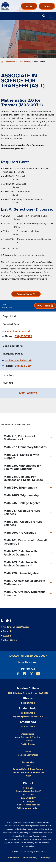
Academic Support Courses (16, 626)
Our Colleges (28, 801)
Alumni (28, 751)
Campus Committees (28, 754)
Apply (29, 6)
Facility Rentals (28, 744)
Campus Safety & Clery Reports (28, 769)
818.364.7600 (28, 703)
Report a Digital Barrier (26, 791)
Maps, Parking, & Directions (28, 737)
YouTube (38, 674)
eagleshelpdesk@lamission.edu (28, 716)
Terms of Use (13, 857)
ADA (28, 765)
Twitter (31, 674)
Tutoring (7, 635)
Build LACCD (27, 798)
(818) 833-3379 (23, 336)
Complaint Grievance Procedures (28, 772)
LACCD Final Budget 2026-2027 (28, 656)
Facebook (18, 674)
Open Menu (50, 16)
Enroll (47, 6)
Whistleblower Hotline (28, 808)
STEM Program (10, 639)
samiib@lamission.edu (17, 331)
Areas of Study (24, 61)
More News (25, 662)
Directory (28, 740)
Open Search (43, 16)
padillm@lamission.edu (18, 360)
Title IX (28, 775)
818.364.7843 (28, 726)
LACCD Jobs (28, 794)
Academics (10, 61)
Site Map (45, 857)
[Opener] (53, 676)
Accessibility (28, 762)
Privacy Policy (30, 857)
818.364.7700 (28, 713)
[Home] (5, 6)
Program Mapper (24, 294)
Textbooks (7, 631)
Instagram (25, 674)
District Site (28, 787)
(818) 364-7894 (23, 366)
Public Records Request (28, 804)
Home (2, 62)
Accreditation (28, 733)
